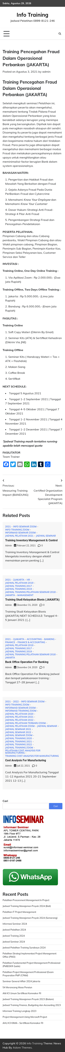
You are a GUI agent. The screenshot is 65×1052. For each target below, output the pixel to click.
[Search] (59, 33)
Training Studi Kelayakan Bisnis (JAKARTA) (32, 599)
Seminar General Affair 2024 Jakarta (21, 981)
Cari (5, 801)
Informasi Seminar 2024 (15, 923)
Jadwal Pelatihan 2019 (19, 583)
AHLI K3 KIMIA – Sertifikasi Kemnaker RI (23, 1023)
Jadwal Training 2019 (18, 589)
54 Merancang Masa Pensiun (17, 987)
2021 (8, 526)
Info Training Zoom (17, 530)
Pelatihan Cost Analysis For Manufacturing (22, 751)
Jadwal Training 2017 (18, 586)
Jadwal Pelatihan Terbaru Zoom (25, 723)
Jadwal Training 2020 (18, 738)
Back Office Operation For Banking (26, 662)
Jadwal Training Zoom (19, 748)
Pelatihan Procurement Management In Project (26, 900)
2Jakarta (18, 580)
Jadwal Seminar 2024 (14, 941)
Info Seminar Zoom (25, 526)
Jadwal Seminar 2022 (18, 732)
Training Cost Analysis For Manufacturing (32, 756)
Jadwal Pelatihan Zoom (20, 726)
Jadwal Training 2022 (18, 744)
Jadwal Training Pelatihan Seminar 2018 (30, 592)
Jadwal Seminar (46, 536)
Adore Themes (22, 1047)
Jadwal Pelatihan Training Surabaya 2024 (24, 947)
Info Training (32, 14)
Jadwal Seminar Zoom (18, 735)
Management (25, 595)
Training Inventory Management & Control (31, 540)
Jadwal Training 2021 (18, 741)
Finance (10, 642)
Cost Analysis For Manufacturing (25, 760)
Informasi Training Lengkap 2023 (19, 1011)
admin (46, 71)
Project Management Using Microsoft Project (25, 1017)
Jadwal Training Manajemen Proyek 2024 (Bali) (27, 906)
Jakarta (10, 595)
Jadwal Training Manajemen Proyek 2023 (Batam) (28, 999)
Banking (49, 639)
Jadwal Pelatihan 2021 (19, 536)
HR (28, 580)
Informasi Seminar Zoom (20, 533)
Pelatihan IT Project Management (19, 912)
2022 (16, 701)
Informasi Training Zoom (20, 711)
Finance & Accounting (31, 642)
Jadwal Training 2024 (14, 935)
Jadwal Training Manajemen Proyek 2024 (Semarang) (30, 917)
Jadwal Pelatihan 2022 (19, 720)
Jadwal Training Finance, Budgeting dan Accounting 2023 (32, 1005)
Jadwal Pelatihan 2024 (14, 929)
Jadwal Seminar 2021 (18, 729)
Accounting (34, 639)
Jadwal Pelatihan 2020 (19, 714)
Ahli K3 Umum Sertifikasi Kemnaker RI (22, 993)
